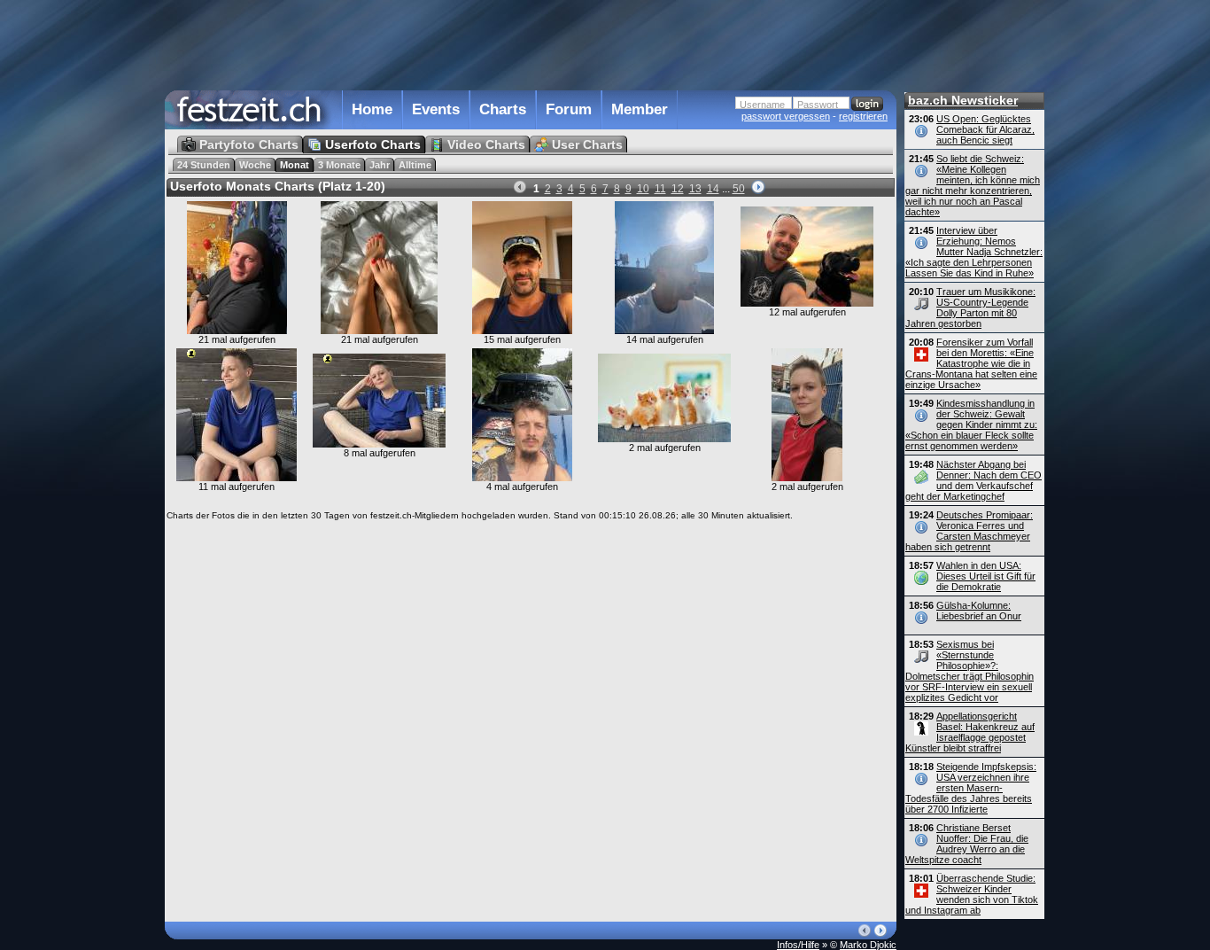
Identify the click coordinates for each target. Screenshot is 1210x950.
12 (677, 189)
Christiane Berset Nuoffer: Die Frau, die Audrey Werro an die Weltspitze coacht (966, 843)
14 (713, 189)
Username (762, 104)
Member (639, 109)
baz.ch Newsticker (963, 100)
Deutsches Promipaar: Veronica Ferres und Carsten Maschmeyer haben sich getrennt (969, 531)
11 (660, 189)
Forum (569, 109)
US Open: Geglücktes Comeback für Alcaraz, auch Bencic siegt (985, 129)
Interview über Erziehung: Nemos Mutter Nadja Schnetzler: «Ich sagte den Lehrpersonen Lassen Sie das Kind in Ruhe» (974, 251)
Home (372, 109)
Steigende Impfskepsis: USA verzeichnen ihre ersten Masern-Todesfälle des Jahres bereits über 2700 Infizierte (970, 787)
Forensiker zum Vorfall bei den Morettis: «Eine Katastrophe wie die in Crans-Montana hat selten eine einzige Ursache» (971, 363)
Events (436, 109)
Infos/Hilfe (798, 944)
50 (739, 189)
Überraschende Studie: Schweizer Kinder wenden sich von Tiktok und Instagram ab (971, 894)
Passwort (817, 104)
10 (643, 189)
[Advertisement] (530, 43)
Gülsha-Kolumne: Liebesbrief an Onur (978, 610)
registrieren (863, 116)
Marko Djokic (868, 944)
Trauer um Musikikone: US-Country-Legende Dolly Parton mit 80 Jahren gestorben (970, 307)
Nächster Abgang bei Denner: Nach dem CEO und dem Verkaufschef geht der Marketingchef (973, 480)
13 (695, 189)
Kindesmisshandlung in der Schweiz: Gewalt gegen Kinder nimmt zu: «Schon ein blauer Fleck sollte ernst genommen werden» (971, 424)
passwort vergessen (785, 116)
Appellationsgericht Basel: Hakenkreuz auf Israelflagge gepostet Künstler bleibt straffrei (970, 732)
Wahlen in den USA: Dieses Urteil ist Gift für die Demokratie (985, 576)
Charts (502, 109)
